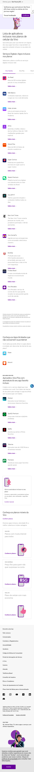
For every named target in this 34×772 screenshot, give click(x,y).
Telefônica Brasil (7, 673)
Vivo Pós (21, 71)
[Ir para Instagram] (10, 694)
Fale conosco (7, 633)
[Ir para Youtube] (17, 694)
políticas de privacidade (10, 759)
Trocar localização (10, 15)
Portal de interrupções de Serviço (12, 657)
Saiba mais (11, 86)
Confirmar (26, 15)
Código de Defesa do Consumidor (12, 653)
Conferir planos (8, 519)
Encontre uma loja (8, 629)
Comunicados (7, 637)
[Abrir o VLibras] (32, 386)
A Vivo (5, 661)
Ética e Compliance (8, 681)
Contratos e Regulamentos (10, 641)
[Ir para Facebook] (4, 694)
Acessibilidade (7, 645)
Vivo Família (9, 71)
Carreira (5, 665)
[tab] (9, 70)
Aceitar (8, 767)
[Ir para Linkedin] (30, 694)
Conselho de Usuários (9, 677)
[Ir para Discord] (4, 699)
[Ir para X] (23, 694)
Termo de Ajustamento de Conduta (13, 685)
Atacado (5, 669)
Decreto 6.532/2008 (20, 715)
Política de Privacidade (8, 715)
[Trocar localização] (22, 2)
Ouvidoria (5, 649)
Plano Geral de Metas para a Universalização (16, 689)
